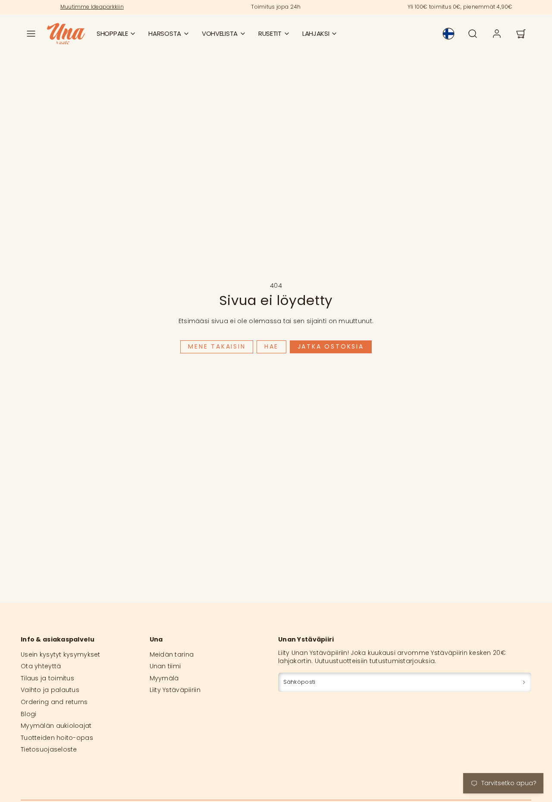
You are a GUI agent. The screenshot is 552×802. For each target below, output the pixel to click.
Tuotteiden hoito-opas (57, 737)
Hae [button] (271, 346)
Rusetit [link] (270, 33)
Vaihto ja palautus (50, 690)
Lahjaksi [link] (315, 33)
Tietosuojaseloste (49, 749)
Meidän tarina (172, 654)
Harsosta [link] (164, 33)
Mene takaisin (216, 346)
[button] (31, 33)
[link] (448, 33)
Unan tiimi (165, 666)
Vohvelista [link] (220, 33)
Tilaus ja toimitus (47, 678)
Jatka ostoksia (331, 346)
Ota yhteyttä (41, 666)
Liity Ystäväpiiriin (175, 690)
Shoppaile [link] (112, 33)
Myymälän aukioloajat (56, 725)
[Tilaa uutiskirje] (524, 682)
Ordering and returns (54, 702)
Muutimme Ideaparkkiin (92, 6)
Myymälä (164, 678)
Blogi (28, 714)
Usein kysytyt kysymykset (60, 654)
